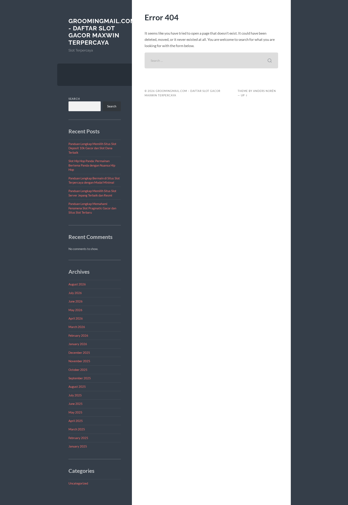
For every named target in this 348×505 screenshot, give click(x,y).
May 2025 (75, 412)
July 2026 (75, 293)
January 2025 (77, 446)
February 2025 (78, 438)
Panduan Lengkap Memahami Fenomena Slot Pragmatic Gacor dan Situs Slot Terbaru (92, 208)
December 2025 (79, 352)
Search (74, 98)
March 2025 (76, 429)
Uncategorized (78, 483)
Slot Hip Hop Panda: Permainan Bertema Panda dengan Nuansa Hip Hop (91, 165)
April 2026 (75, 318)
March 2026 (76, 327)
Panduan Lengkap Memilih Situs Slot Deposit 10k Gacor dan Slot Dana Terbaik (92, 148)
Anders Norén (264, 91)
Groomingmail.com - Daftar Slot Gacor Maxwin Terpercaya (102, 31)
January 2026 (77, 344)
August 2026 (77, 284)
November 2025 (79, 361)
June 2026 (75, 301)
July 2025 (75, 395)
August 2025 (77, 386)
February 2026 (78, 335)
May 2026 (75, 310)
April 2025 (75, 421)
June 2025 (75, 403)
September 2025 (79, 378)
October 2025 (77, 369)
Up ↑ (244, 95)
